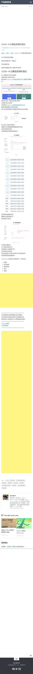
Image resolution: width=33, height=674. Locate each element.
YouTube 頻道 (5, 323)
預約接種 (4, 488)
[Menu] (31, 2)
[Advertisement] (16, 26)
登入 (11, 546)
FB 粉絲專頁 (4, 325)
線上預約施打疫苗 (6, 485)
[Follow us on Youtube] (13, 669)
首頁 (2, 53)
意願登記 (4, 483)
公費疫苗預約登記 (20, 480)
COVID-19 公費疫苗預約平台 (15, 79)
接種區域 (10, 483)
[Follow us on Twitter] (16, 669)
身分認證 (14, 485)
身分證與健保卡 (21, 485)
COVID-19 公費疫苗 (10, 480)
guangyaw (6, 47)
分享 (2, 6)
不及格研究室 (6, 2)
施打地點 (16, 483)
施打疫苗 (22, 483)
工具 (6, 6)
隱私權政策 (16, 663)
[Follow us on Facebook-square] (19, 669)
